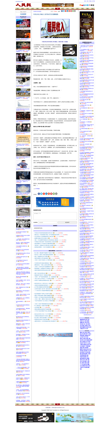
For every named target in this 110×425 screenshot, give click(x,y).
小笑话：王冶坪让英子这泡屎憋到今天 (49, 266)
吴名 (81, 325)
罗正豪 (83, 333)
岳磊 (87, 355)
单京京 (88, 365)
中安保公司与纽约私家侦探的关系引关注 (49, 232)
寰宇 (77, 8)
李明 (83, 322)
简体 (85, 1)
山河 (81, 336)
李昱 (81, 324)
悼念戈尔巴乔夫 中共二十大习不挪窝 (48, 314)
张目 (84, 359)
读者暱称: (35, 222)
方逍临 (81, 328)
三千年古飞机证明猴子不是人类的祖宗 (48, 311)
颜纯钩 (86, 335)
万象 (57, 8)
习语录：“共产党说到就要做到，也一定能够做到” (51, 276)
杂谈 (92, 8)
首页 (17, 8)
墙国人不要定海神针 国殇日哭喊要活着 (49, 295)
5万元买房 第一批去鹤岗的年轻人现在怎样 (49, 236)
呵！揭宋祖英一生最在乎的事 (46, 305)
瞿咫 (85, 355)
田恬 (83, 356)
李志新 (81, 343)
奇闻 (47, 8)
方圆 (89, 338)
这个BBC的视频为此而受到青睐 (48, 287)
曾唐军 (90, 339)
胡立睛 (81, 339)
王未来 (84, 339)
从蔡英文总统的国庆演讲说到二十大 (48, 285)
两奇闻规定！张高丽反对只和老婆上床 (48, 268)
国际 (43, 8)
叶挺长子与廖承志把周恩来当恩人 (48, 280)
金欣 (86, 319)
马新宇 (88, 332)
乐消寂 (83, 341)
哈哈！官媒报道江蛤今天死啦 (47, 256)
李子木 (84, 328)
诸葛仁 (85, 361)
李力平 (89, 350)
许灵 (81, 365)
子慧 (81, 367)
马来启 (85, 332)
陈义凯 (89, 344)
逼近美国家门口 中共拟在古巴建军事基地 (49, 243)
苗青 (81, 350)
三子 (81, 364)
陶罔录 (81, 349)
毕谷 (81, 346)
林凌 (86, 365)
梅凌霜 (81, 319)
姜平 (84, 352)
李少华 (83, 367)
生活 (62, 8)
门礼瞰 (88, 353)
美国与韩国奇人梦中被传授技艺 (47, 258)
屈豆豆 (81, 359)
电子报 (93, 1)
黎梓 (83, 362)
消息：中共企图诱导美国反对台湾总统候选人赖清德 (50, 240)
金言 (87, 344)
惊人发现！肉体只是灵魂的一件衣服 (48, 317)
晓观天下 (84, 346)
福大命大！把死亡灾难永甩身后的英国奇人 (50, 254)
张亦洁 (87, 349)
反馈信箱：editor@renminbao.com (55, 407)
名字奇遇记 (42, 307)
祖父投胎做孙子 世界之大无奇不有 (48, 293)
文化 (67, 8)
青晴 (89, 352)
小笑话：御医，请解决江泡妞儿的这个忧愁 (49, 299)
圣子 (85, 336)
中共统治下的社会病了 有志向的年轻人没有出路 (50, 241)
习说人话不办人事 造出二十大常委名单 (49, 278)
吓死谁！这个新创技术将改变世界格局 (48, 297)
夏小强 (83, 350)
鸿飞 (90, 349)
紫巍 (88, 364)
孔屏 (88, 319)
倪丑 (83, 364)
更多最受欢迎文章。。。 (89, 314)
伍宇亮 (87, 322)
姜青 (83, 353)
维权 (82, 8)
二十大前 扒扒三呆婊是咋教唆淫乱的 (48, 290)
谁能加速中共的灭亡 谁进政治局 (47, 275)
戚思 (81, 358)
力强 (85, 322)
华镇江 (85, 362)
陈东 (85, 358)
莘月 (86, 343)
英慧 (81, 347)
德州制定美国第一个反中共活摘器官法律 (49, 247)
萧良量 (85, 353)
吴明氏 (84, 338)
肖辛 (87, 328)
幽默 (37, 8)
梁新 (88, 362)
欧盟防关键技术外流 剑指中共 (46, 238)
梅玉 (81, 368)
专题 (72, 8)
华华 (87, 356)
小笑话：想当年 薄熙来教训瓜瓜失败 (48, 303)
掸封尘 (81, 338)
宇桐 (84, 343)
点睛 (83, 347)
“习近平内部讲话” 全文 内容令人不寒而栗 (49, 300)
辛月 (86, 341)
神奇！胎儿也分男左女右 (45, 273)
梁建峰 (83, 327)
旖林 (85, 356)
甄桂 (89, 346)
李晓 (88, 361)
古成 (83, 332)
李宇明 (88, 341)
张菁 (81, 335)
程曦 (81, 322)
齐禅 (83, 361)
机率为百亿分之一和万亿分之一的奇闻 (49, 283)
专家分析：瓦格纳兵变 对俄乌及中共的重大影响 (50, 245)
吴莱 (86, 359)
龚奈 (86, 325)
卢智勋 (81, 344)
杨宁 (83, 336)
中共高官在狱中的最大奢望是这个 (48, 263)
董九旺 (85, 364)
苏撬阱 (87, 358)
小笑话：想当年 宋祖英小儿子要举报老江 (49, 260)
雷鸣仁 (83, 335)
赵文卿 (81, 352)
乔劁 (81, 355)
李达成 (86, 352)
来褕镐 (87, 339)
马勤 (88, 359)
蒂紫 (87, 346)
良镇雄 (84, 344)
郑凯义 (83, 325)
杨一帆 (85, 324)
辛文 (83, 321)
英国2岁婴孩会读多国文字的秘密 (47, 309)
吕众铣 (88, 343)
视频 (87, 8)
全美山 (89, 333)
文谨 (85, 321)
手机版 (90, 1)
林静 (81, 327)
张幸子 (86, 333)
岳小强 (88, 325)
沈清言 (87, 321)
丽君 (84, 319)
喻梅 (83, 358)
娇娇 (86, 367)
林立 (81, 362)
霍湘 (88, 367)
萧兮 (83, 324)
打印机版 (37, 188)
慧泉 (87, 347)
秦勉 (81, 332)
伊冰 (81, 361)
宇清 (85, 347)
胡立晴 (89, 327)
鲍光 (81, 353)
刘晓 (81, 321)
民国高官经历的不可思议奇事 (46, 319)
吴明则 (84, 349)
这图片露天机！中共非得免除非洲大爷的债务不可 (51, 321)
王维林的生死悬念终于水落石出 (47, 315)
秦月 (87, 336)
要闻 (23, 8)
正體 (87, 1)
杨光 (81, 333)
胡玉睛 (86, 327)
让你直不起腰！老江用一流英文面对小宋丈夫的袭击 (52, 288)
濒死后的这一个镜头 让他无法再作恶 (48, 264)
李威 (81, 356)
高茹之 (86, 350)
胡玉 (81, 341)
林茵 (87, 338)
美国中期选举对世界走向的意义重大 (48, 270)
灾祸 (52, 8)
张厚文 (88, 324)
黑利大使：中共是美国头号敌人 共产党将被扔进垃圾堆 (51, 234)
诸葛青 (83, 365)
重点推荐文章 (23, 16)
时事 (33, 8)
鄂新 (83, 355)
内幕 (27, 8)
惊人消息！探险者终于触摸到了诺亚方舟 (49, 252)
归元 (89, 335)
